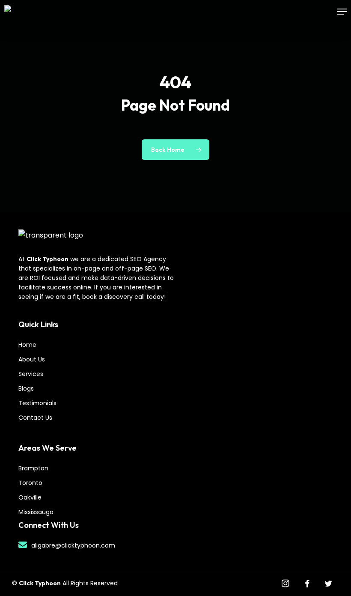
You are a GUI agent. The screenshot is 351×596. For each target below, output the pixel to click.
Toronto (30, 483)
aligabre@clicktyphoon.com (73, 545)
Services (30, 374)
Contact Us (35, 417)
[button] (342, 11)
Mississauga (36, 512)
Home (27, 344)
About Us (31, 359)
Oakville (30, 497)
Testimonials (37, 403)
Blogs (26, 388)
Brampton (33, 468)
